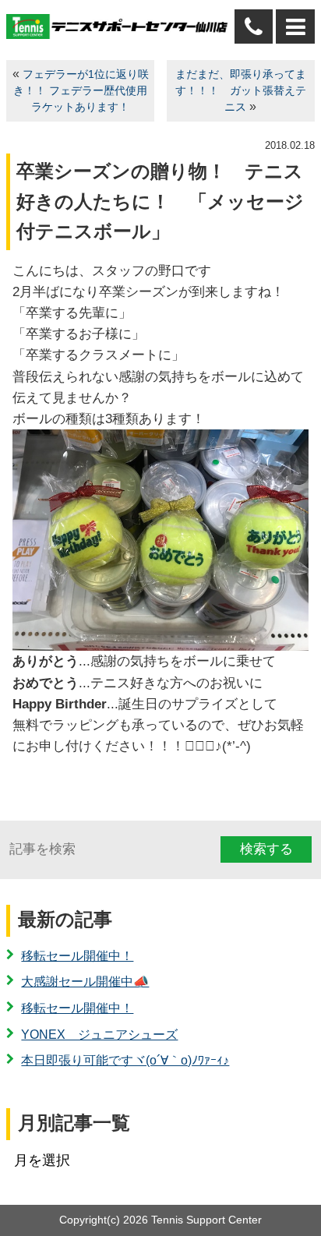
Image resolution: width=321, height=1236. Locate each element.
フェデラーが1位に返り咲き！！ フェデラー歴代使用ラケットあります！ (81, 91)
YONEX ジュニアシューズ (99, 1034)
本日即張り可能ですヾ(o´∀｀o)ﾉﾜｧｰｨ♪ (125, 1060)
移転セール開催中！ (77, 955)
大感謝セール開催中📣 (85, 981)
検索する (266, 849)
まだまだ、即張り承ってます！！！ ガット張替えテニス (240, 91)
